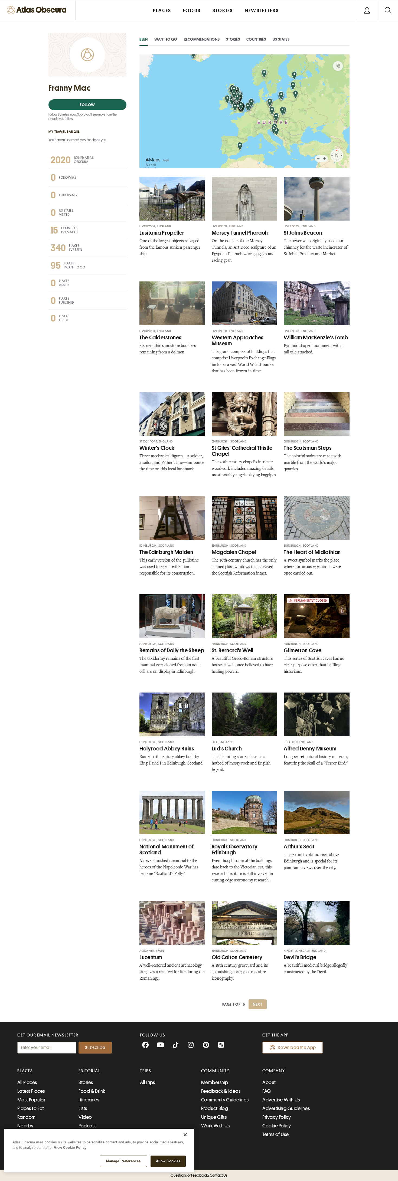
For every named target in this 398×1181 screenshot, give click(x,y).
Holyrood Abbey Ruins (166, 749)
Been (143, 39)
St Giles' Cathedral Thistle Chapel (242, 451)
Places (25, 1071)
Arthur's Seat (299, 846)
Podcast (87, 1126)
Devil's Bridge (300, 957)
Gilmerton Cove (302, 650)
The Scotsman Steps (307, 448)
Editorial (89, 1071)
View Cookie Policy (70, 1148)
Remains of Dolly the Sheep (171, 650)
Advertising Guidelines (286, 1108)
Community (215, 1071)
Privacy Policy (276, 1117)
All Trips (147, 1082)
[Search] (388, 10)
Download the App (297, 1047)
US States (281, 39)
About (269, 1082)
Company (273, 1071)
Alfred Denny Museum (310, 749)
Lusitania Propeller (161, 233)
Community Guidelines (225, 1100)
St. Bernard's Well (232, 650)
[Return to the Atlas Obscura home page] (38, 10)
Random (26, 1117)
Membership (214, 1082)
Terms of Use (275, 1134)
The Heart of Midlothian (312, 552)
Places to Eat (30, 1108)
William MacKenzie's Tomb (316, 337)
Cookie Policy (276, 1126)
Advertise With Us (281, 1100)
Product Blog (214, 1108)
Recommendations (202, 39)
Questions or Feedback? (199, 1175)
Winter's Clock (157, 448)
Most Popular (31, 1100)
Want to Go (165, 39)
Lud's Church (227, 749)
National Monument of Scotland (166, 849)
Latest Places (31, 1091)
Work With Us (215, 1126)
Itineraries (89, 1100)
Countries (256, 39)
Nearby (25, 1126)
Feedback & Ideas (220, 1091)
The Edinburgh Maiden (166, 552)
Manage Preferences (123, 1161)
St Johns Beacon (303, 233)
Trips (146, 1071)
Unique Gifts (214, 1117)
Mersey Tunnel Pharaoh (240, 233)
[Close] (185, 1135)
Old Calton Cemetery (237, 957)
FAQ (266, 1091)
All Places (27, 1082)
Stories (233, 39)
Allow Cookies (168, 1161)
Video (85, 1117)
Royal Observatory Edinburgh (235, 849)
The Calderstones (160, 337)
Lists (83, 1108)
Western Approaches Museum (237, 340)
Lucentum (150, 957)
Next (258, 1004)
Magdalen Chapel (234, 552)
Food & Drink (92, 1091)
